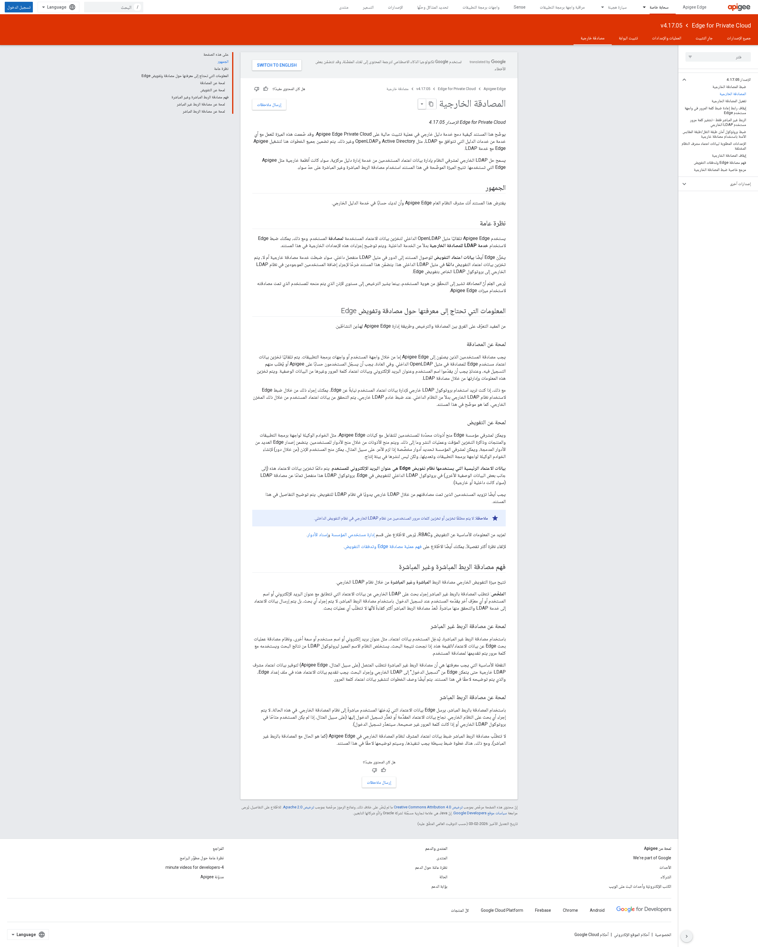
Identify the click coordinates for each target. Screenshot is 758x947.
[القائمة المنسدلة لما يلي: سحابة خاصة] (642, 7)
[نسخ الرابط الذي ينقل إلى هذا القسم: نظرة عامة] (474, 223)
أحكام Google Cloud (591, 934)
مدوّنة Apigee (212, 876)
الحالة (443, 876)
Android (597, 910)
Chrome (570, 910)
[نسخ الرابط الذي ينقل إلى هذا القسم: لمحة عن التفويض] (461, 422)
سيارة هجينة (617, 7)
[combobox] (113, 7)
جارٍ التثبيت (704, 38)
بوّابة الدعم (439, 886)
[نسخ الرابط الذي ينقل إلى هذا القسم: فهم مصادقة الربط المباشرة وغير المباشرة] (391, 567)
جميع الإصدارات (739, 38)
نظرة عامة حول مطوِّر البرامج (202, 857)
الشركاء (666, 876)
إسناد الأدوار (317, 534)
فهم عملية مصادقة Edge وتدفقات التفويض (383, 546)
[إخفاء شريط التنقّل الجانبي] (687, 936)
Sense (520, 7)
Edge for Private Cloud (721, 25)
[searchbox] (718, 57)
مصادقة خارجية (593, 38)
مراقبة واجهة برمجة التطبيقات (562, 7)
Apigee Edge (694, 7)
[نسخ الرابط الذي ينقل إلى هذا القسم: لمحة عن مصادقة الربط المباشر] (434, 697)
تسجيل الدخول (18, 7)
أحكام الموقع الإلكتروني (631, 934)
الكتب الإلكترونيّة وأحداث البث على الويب (640, 886)
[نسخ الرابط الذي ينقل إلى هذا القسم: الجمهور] (480, 188)
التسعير (368, 7)
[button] (723, 79)
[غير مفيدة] (256, 88)
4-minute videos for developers (195, 867)
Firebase (543, 910)
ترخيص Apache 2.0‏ (298, 807)
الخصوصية (663, 934)
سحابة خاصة (659, 7)
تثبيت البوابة (628, 38)
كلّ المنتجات (460, 910)
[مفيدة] (265, 88)
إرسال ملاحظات (269, 104)
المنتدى (441, 857)
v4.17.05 (671, 25)
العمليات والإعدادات (666, 38)
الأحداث (665, 867)
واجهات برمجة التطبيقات (481, 7)
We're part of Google (652, 857)
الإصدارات (395, 7)
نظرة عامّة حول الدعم (431, 867)
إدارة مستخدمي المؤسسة (353, 534)
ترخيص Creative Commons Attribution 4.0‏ (428, 807)
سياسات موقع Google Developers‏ (480, 813)
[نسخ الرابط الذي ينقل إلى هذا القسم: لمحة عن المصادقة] (461, 344)
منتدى (344, 7)
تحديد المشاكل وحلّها (432, 7)
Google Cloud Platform (502, 910)
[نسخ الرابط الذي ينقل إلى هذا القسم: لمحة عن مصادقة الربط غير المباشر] (425, 626)
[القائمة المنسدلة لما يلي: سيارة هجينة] (600, 7)
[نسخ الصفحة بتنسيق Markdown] (431, 104)
